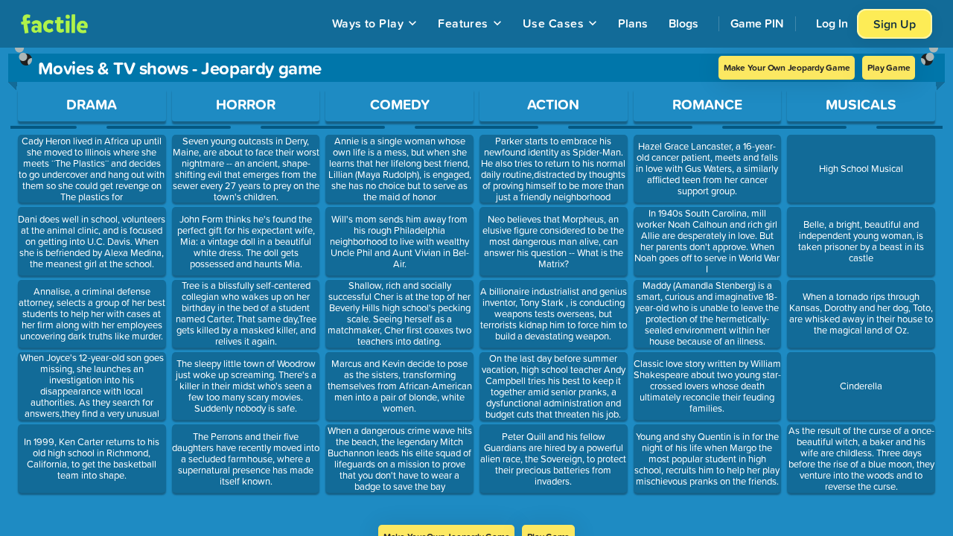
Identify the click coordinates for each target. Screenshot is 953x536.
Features (463, 23)
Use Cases (553, 23)
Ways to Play (368, 23)
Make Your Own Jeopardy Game (787, 67)
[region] (476, 286)
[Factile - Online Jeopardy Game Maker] (54, 24)
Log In (832, 23)
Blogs (683, 23)
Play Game (888, 67)
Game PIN (757, 23)
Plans (633, 23)
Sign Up (894, 24)
